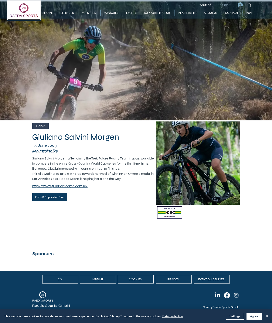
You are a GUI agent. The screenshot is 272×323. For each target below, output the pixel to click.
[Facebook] (227, 295)
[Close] (266, 316)
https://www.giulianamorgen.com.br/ (60, 186)
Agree (254, 316)
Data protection (172, 316)
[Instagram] (236, 295)
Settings (235, 316)
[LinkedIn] (218, 295)
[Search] (249, 5)
